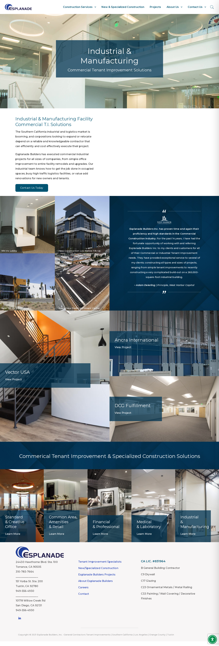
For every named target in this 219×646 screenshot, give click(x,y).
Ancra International (136, 340)
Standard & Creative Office (14, 522)
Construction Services (78, 7)
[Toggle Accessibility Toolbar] (212, 639)
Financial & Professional (106, 524)
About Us (173, 7)
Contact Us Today (31, 187)
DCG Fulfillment (133, 405)
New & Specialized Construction (122, 7)
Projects (155, 7)
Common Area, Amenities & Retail (63, 522)
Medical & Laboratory (149, 524)
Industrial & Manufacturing (194, 522)
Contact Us (195, 7)
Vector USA (17, 372)
